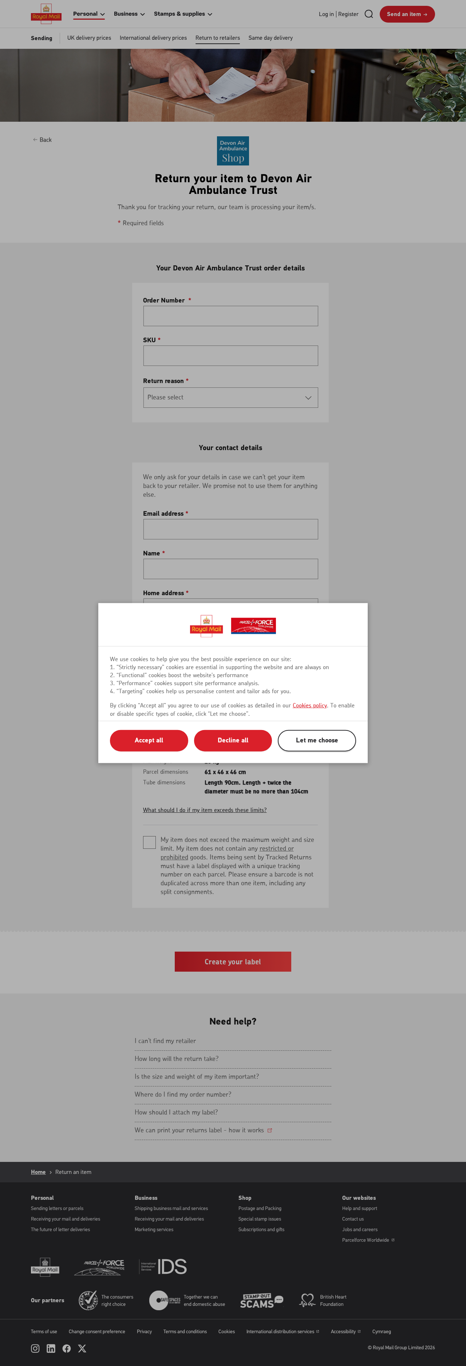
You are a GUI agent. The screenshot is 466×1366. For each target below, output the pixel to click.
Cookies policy (310, 705)
